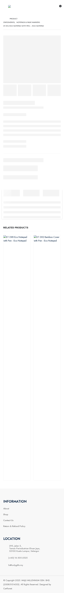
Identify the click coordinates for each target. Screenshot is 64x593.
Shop (5, 514)
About (6, 508)
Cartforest (7, 588)
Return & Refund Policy (14, 526)
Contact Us (8, 520)
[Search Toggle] (51, 7)
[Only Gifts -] (15, 7)
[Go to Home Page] (4, 18)
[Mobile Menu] (5, 7)
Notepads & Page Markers (17, 354)
